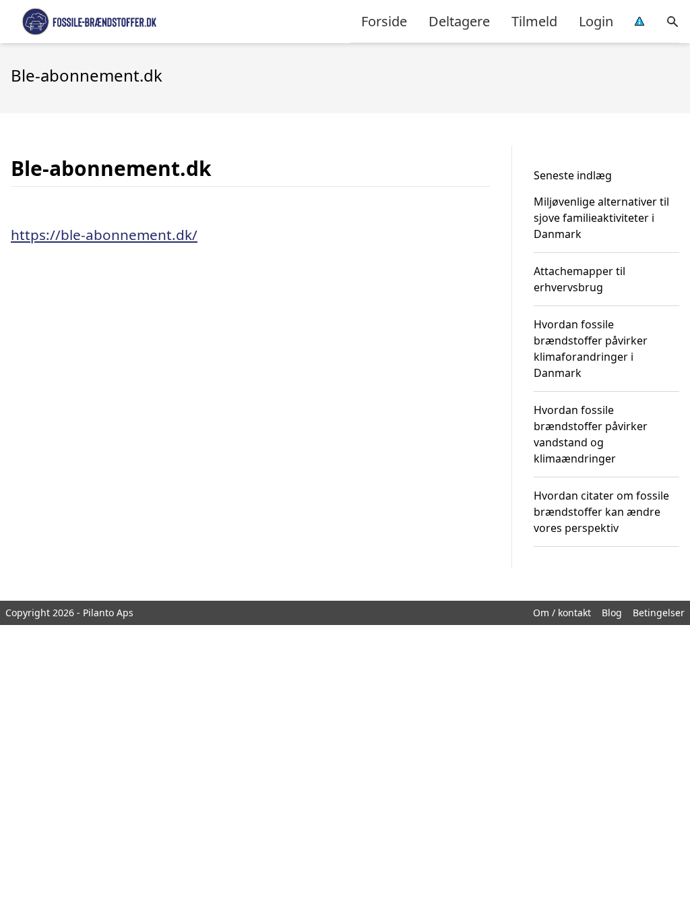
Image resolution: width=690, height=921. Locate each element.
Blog (612, 612)
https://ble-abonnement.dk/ (104, 234)
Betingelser (659, 612)
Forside (384, 21)
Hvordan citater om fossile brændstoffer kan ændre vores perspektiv (601, 511)
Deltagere (459, 21)
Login (596, 21)
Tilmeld (534, 21)
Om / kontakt (562, 612)
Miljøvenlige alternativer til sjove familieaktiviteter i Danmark (601, 217)
